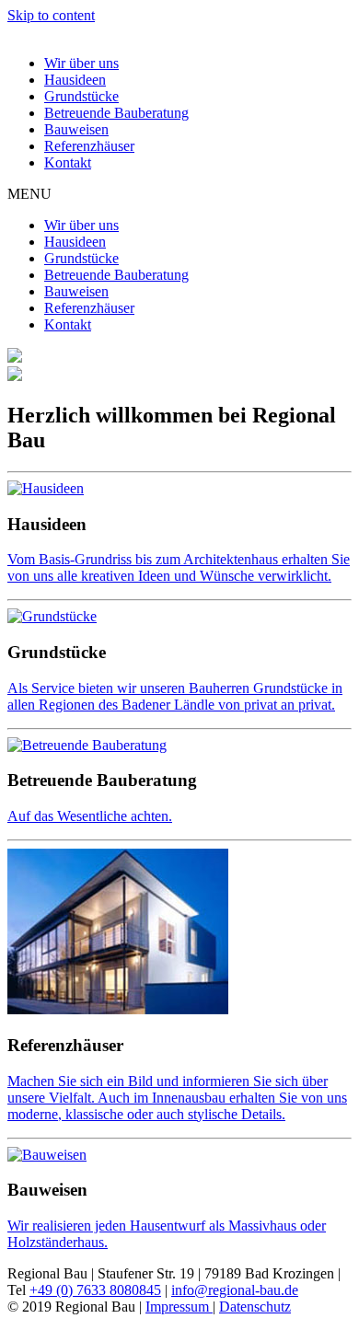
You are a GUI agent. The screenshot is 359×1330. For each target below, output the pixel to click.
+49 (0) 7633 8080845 (95, 1290)
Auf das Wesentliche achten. (89, 816)
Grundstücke (81, 96)
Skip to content (51, 15)
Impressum (179, 1306)
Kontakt (67, 162)
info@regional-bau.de (234, 1290)
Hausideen (75, 79)
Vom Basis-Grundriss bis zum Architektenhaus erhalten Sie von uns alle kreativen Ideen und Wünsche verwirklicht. (178, 567)
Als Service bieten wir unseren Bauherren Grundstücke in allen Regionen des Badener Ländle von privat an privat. (174, 696)
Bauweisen (76, 129)
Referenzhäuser (89, 146)
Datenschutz (255, 1306)
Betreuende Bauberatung (116, 113)
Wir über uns (81, 63)
